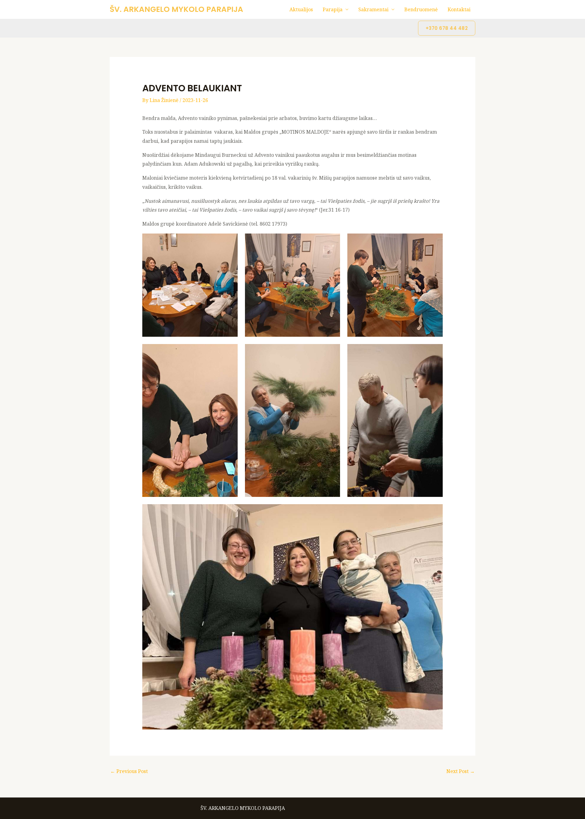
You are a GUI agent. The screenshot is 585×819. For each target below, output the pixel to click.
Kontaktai (459, 9)
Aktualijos (301, 9)
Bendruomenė (421, 9)
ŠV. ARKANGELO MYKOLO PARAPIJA (176, 9)
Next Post (460, 771)
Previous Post (129, 771)
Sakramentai (373, 9)
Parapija (332, 9)
